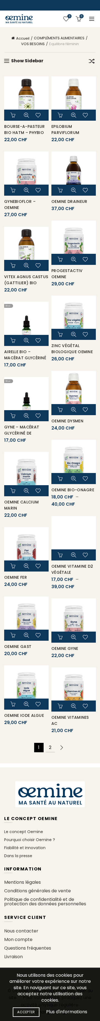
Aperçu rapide (26, 115)
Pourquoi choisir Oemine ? (29, 839)
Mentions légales (22, 882)
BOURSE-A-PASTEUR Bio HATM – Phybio (24, 129)
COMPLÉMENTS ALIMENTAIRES (59, 38)
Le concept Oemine (23, 831)
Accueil (22, 38)
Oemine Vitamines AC (70, 720)
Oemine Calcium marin (21, 505)
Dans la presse (18, 856)
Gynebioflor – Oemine (20, 204)
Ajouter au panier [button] (13, 115)
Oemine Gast (17, 646)
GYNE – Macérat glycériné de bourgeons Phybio (25, 433)
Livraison (13, 956)
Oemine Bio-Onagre (72, 490)
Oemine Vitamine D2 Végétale (72, 569)
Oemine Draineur (69, 201)
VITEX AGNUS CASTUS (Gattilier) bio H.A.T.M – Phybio (26, 283)
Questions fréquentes (27, 948)
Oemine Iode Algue (24, 715)
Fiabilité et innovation (25, 848)
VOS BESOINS (33, 43)
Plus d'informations (66, 1012)
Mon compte (18, 939)
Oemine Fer (15, 577)
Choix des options (60, 478)
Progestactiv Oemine (67, 274)
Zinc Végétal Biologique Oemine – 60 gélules (72, 352)
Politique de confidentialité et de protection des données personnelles (45, 901)
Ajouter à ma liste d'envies (39, 115)
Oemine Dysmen (67, 421)
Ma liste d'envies (69, 16)
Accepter (26, 1012)
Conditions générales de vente (37, 891)
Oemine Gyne (64, 648)
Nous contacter (21, 931)
